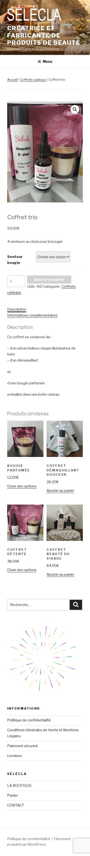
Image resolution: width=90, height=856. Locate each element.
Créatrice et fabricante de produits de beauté (43, 35)
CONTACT (15, 805)
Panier (12, 795)
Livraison (14, 756)
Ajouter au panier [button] (60, 490)
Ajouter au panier (49, 279)
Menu (47, 61)
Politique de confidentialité (29, 720)
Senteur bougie (15, 260)
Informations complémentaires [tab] (32, 315)
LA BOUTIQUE (19, 785)
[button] (75, 109)
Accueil (12, 79)
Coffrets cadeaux (33, 79)
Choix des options (21, 486)
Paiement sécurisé (22, 746)
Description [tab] (16, 309)
